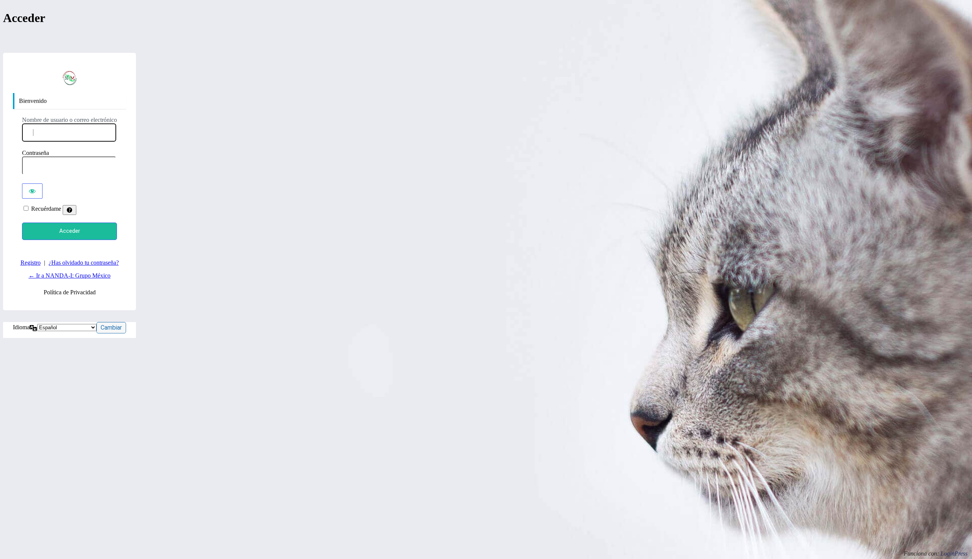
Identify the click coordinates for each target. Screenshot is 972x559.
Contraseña (35, 153)
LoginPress (953, 553)
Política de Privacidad (70, 292)
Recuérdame (46, 208)
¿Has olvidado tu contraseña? (84, 262)
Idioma (21, 327)
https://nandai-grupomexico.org (69, 78)
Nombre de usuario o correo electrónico (69, 120)
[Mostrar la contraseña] (32, 191)
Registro (31, 262)
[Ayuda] (69, 210)
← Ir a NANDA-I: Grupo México (69, 275)
